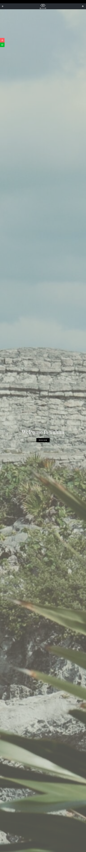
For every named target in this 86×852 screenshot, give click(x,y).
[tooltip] (2, 40)
